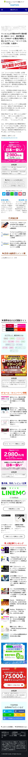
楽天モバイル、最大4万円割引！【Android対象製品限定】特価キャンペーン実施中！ (13, 172)
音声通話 (13, 185)
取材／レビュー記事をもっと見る (14, 536)
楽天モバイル (21, 325)
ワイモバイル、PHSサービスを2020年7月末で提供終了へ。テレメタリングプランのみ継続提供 (18, 225)
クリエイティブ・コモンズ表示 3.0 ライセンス (13, 745)
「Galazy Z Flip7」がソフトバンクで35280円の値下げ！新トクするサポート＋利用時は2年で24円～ (18, 560)
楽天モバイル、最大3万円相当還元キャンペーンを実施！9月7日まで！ (18, 422)
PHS (6, 182)
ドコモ (10, 325)
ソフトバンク (10, 329)
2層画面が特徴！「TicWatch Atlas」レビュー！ (20, 526)
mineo (22, 341)
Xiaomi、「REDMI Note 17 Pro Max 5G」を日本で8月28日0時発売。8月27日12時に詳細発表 (18, 602)
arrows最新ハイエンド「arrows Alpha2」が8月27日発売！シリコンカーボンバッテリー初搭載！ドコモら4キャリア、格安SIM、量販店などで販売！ (18, 580)
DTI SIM (5, 347)
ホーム (2, 26)
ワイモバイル (20, 338)
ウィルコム (12, 182)
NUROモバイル (10, 344)
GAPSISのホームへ (21, 726)
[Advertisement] (14, 20)
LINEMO (12, 338)
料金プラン (8, 26)
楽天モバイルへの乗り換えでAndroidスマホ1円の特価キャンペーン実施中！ (13, 168)
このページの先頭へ (8, 726)
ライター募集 (13, 735)
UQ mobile (11, 341)
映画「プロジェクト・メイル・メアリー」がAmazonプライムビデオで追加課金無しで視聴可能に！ (18, 569)
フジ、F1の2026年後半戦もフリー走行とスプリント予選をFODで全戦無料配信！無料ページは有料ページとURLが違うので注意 (18, 592)
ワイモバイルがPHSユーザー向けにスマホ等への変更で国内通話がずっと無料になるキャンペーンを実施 (18, 244)
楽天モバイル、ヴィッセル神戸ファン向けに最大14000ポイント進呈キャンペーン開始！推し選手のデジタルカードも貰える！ (18, 433)
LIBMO (11, 347)
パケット (6, 185)
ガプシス (15, 10)
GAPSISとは (5, 732)
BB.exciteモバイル (20, 347)
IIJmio (17, 341)
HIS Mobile (19, 344)
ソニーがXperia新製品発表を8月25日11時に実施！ (18, 635)
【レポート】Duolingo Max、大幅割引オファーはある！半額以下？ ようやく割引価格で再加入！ (18, 550)
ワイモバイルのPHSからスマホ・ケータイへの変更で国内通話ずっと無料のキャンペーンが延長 (18, 234)
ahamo (6, 338)
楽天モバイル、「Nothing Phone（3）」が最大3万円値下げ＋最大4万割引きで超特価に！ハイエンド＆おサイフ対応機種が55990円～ (18, 411)
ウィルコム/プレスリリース (9, 137)
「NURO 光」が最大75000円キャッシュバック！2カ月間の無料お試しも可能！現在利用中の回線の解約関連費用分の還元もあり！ (13, 695)
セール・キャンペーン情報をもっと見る (14, 443)
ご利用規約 (15, 732)
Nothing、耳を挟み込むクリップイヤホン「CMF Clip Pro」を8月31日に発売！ (18, 611)
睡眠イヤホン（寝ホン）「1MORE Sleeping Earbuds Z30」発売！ (18, 628)
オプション (20, 182)
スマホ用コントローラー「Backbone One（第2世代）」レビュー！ (7, 527)
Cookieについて (16, 734)
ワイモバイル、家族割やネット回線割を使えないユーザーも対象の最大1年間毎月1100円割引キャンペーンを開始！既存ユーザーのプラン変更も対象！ (13, 383)
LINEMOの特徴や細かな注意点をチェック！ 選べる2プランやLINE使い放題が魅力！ (13, 501)
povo (5, 341)
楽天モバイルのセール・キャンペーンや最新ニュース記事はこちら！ (13, 475)
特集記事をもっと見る (14, 508)
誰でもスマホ (14, 350)
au (21, 329)
